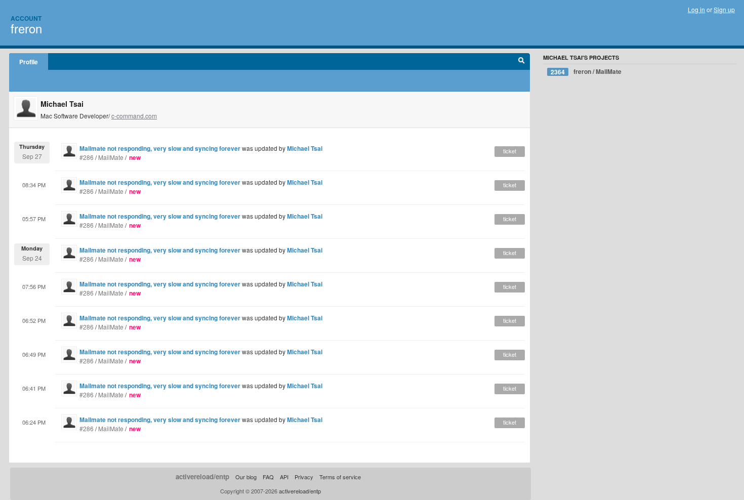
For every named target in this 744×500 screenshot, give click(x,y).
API (284, 477)
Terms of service (340, 477)
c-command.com (134, 115)
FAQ (268, 477)
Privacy (304, 477)
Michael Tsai (304, 148)
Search (521, 61)
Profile (28, 61)
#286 (86, 157)
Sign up (724, 9)
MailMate (110, 157)
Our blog (246, 477)
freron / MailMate (586, 71)
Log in (696, 9)
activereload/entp (202, 476)
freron (26, 28)
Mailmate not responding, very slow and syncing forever (159, 148)
